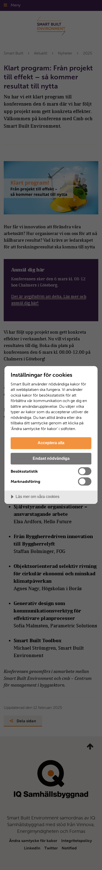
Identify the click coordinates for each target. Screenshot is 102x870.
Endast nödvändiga (51, 458)
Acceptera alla (51, 442)
